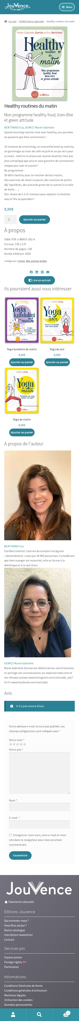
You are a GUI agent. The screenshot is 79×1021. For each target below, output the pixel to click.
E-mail (14, 818)
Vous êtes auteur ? (15, 925)
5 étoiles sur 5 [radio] (24, 744)
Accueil (12, 21)
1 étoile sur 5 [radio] (10, 744)
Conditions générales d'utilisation (25, 990)
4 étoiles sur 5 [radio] (20, 744)
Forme (21, 261)
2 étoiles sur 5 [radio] (13, 744)
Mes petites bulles (36, 261)
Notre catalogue (14, 930)
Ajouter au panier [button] (22, 362)
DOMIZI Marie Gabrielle (31, 21)
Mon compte (13, 1014)
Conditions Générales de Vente (23, 985)
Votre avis (16, 749)
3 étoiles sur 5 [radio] (17, 744)
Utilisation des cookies (18, 1000)
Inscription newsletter (18, 935)
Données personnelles (18, 1004)
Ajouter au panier (34, 219)
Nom (13, 800)
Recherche (39, 1014)
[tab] (23, 444)
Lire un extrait (41, 280)
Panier (61, 1011)
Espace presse (13, 957)
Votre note (16, 740)
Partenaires (11, 967)
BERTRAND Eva (14, 127)
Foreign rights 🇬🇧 (15, 962)
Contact (9, 939)
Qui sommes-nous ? (16, 920)
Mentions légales (15, 995)
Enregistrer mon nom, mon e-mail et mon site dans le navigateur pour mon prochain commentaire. (37, 839)
